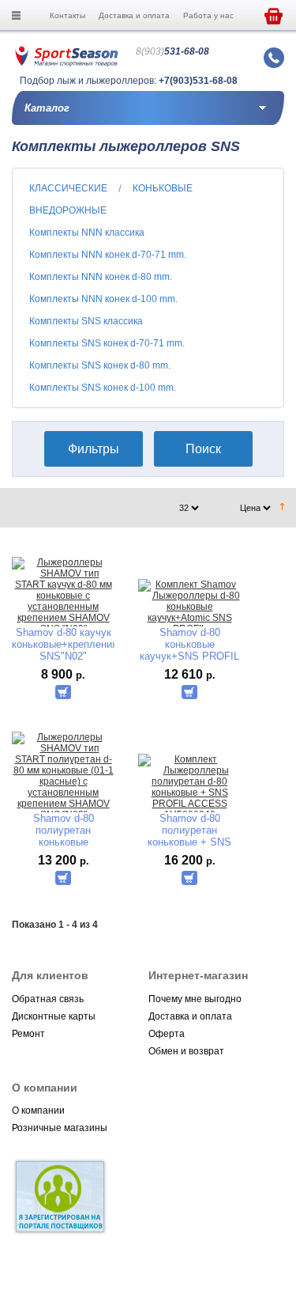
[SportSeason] (66, 63)
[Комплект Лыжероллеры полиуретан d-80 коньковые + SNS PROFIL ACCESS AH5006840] (189, 787)
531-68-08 (172, 51)
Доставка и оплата (134, 15)
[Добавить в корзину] (63, 692)
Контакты (67, 15)
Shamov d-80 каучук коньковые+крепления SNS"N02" (63, 644)
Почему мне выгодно (195, 999)
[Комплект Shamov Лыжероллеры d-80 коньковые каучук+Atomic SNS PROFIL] (189, 606)
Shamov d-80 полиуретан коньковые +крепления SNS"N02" (63, 830)
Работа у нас (208, 15)
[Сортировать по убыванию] (281, 507)
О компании (38, 1110)
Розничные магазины (59, 1127)
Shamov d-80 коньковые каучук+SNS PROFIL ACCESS (189, 644)
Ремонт (28, 1033)
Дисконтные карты (54, 1016)
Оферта (166, 1033)
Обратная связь (48, 999)
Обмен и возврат (186, 1051)
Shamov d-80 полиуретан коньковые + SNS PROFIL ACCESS (189, 830)
